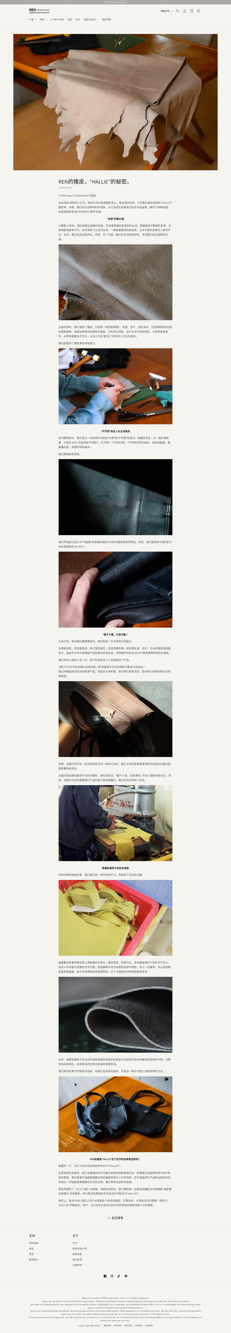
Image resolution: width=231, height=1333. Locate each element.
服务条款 (77, 1254)
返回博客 (117, 1218)
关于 (75, 1243)
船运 (31, 1248)
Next (160, 2)
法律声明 (77, 1265)
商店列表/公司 (80, 1248)
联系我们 (33, 1259)
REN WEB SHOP (92, 1326)
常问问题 (33, 1243)
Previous (70, 2)
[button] (32, 19)
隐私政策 (77, 1259)
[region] (115, 2)
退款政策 (107, 1326)
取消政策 (149, 1326)
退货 (31, 1254)
